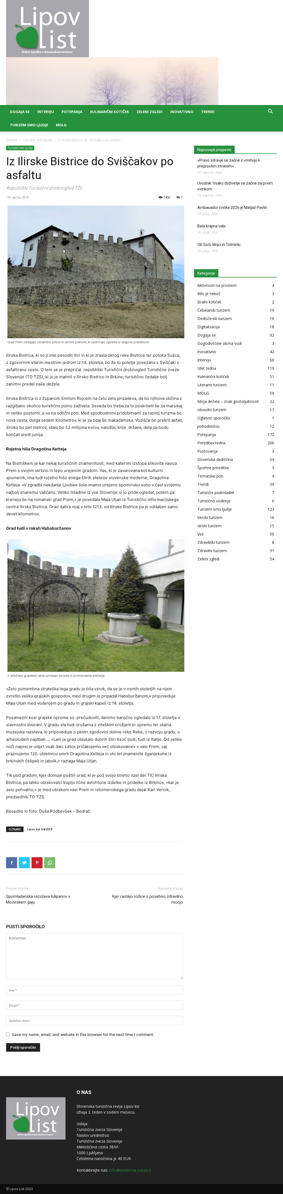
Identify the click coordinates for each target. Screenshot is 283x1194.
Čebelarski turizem (213, 310)
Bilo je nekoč (209, 293)
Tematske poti (210, 476)
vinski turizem (209, 525)
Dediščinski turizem (214, 318)
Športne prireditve (213, 467)
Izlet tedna (206, 368)
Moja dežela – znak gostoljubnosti (228, 401)
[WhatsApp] (49, 862)
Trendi (207, 111)
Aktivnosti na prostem (217, 285)
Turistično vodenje (213, 500)
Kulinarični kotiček (109, 111)
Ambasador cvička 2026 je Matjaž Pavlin (232, 207)
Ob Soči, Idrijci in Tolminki (218, 244)
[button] (270, 112)
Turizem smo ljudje (29, 124)
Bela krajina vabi (211, 226)
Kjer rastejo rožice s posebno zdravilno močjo (147, 899)
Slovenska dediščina (215, 459)
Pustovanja (207, 451)
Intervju (45, 111)
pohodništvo (208, 426)
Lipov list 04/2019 (39, 829)
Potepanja (72, 111)
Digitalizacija (208, 326)
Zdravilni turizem (212, 550)
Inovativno (181, 111)
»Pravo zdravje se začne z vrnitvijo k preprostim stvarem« (228, 163)
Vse (200, 534)
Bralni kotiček (209, 302)
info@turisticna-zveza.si (130, 1170)
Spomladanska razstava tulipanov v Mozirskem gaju (38, 899)
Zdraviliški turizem (213, 542)
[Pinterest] (37, 862)
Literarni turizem (212, 384)
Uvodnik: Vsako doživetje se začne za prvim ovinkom (235, 186)
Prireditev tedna (211, 442)
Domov (12, 140)
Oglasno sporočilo (213, 418)
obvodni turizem (211, 409)
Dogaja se (20, 111)
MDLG (61, 124)
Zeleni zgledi (150, 111)
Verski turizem (209, 517)
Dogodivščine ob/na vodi (219, 343)
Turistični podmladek (215, 492)
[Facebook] (11, 862)
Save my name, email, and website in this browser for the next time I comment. (83, 1034)
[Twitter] (24, 862)
